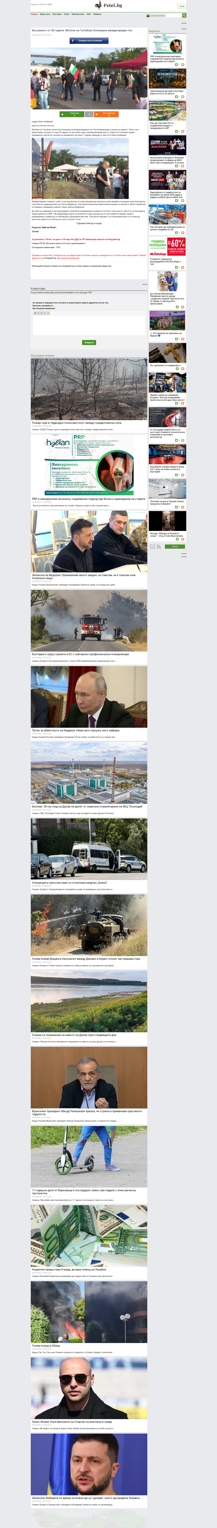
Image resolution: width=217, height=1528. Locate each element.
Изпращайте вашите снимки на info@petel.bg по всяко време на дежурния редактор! (71, 266)
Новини (34, 14)
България (57, 14)
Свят (89, 14)
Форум (175, 546)
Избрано (97, 14)
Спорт (66, 14)
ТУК (90, 292)
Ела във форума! (158, 15)
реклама (183, 23)
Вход (182, 6)
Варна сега (45, 14)
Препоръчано (78, 14)
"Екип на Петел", (49, 227)
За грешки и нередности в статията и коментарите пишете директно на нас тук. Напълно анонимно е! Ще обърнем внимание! (71, 306)
